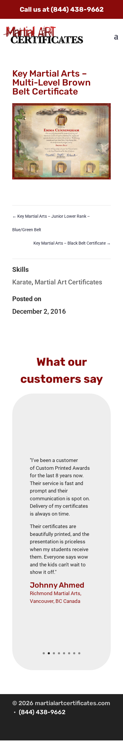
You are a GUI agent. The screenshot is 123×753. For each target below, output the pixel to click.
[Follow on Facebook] (106, 730)
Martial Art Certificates (68, 282)
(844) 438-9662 (42, 712)
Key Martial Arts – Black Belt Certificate (72, 243)
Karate (22, 282)
